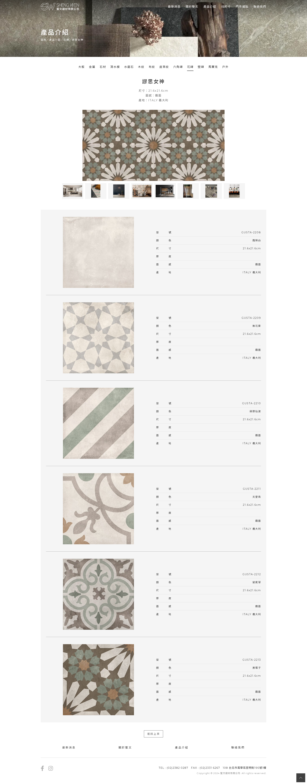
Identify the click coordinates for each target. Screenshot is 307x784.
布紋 (152, 67)
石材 (103, 67)
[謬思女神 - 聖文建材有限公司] (60, 6)
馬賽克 (213, 67)
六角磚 (178, 67)
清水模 (115, 67)
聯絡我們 (260, 6)
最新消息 (174, 6)
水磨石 (129, 67)
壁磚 (201, 67)
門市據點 (242, 6)
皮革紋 (164, 67)
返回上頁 (153, 733)
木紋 (141, 67)
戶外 (225, 67)
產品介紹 (209, 6)
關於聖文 (192, 6)
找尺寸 (226, 6)
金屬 (92, 67)
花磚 (66, 39)
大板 (81, 67)
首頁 (43, 39)
